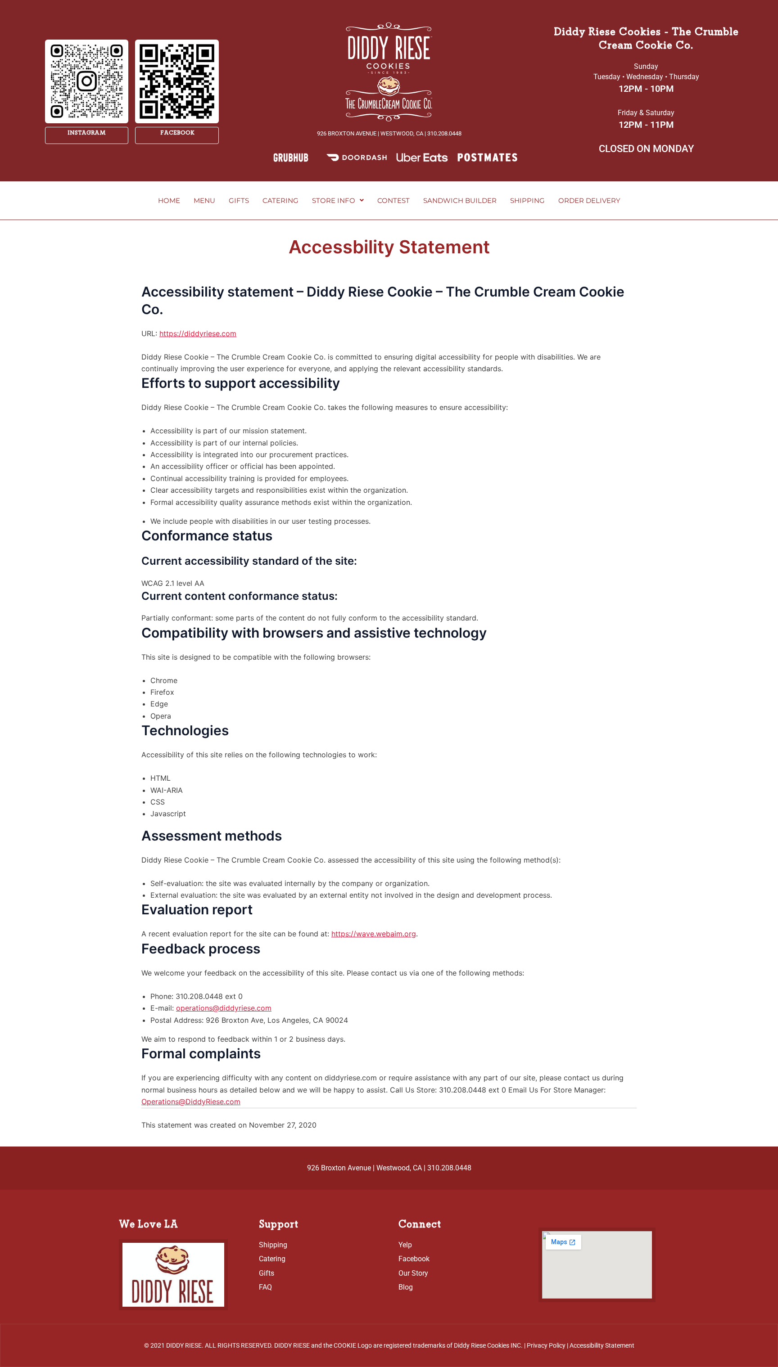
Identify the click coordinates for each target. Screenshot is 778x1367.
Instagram (87, 133)
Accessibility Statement (602, 1345)
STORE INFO (333, 200)
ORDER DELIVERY (589, 200)
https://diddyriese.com (197, 333)
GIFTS (239, 200)
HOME (169, 200)
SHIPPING (527, 200)
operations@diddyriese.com (223, 1007)
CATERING (280, 200)
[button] (338, 200)
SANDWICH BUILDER (460, 200)
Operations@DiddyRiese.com (190, 1101)
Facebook (177, 133)
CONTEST (393, 200)
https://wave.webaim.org (373, 933)
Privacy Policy (546, 1345)
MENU (204, 200)
